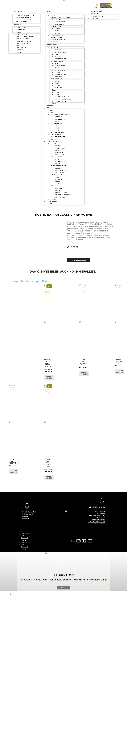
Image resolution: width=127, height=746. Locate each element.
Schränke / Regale (57, 35)
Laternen (58, 72)
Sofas (53, 15)
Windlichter (59, 76)
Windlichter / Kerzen (58, 70)
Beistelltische (60, 22)
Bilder (57, 63)
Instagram (24, 540)
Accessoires (52, 44)
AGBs (22, 535)
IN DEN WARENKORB (79, 260)
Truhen (57, 85)
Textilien (54, 47)
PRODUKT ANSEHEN (48, 377)
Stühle (57, 28)
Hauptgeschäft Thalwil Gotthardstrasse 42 (25, 16)
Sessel (57, 31)
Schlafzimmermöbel (58, 40)
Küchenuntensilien (62, 97)
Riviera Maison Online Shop (96, 522)
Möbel (49, 11)
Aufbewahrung (56, 79)
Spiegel (57, 68)
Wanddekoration (57, 61)
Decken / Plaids (60, 52)
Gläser (57, 94)
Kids (49, 108)
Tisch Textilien (60, 59)
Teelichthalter (60, 74)
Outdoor (54, 42)
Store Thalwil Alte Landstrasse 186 (23, 21)
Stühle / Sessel (56, 26)
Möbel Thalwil (101, 517)
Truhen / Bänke (56, 37)
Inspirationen (96, 11)
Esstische (58, 19)
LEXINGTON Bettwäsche (97, 507)
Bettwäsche (59, 56)
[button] (91, 5)
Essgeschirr (59, 92)
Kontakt (94, 14)
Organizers (59, 83)
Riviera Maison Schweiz (97, 524)
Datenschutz (24, 538)
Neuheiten (51, 105)
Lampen (53, 103)
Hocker (57, 33)
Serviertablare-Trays (63, 99)
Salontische (59, 24)
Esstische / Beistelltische (60, 17)
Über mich (21, 30)
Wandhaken (59, 88)
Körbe (57, 81)
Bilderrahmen (60, 65)
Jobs (19, 32)
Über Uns (17, 24)
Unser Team (21, 27)
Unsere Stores (20, 11)
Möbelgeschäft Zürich (98, 519)
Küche (53, 90)
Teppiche (58, 50)
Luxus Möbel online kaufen (97, 515)
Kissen (57, 54)
